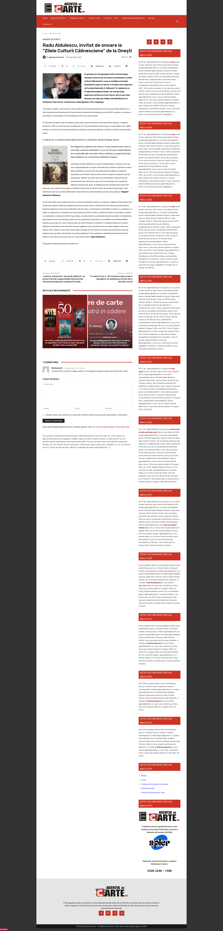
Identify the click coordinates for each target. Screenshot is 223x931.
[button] (177, 21)
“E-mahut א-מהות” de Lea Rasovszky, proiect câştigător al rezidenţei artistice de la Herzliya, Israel (111, 279)
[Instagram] (156, 41)
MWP (145, 926)
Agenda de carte (55, 33)
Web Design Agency (133, 926)
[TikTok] (162, 41)
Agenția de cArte (56, 57)
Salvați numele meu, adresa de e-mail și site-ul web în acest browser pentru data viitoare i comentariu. (87, 415)
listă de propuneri (153, 582)
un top (172, 62)
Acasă (45, 33)
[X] (169, 41)
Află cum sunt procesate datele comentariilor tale (108, 427)
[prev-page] (44, 352)
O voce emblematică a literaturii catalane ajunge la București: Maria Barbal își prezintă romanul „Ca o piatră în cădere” (110, 342)
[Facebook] (149, 41)
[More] (126, 66)
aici (77, 244)
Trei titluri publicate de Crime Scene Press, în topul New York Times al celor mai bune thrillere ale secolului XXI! (64, 342)
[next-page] (48, 352)
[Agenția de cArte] (45, 57)
